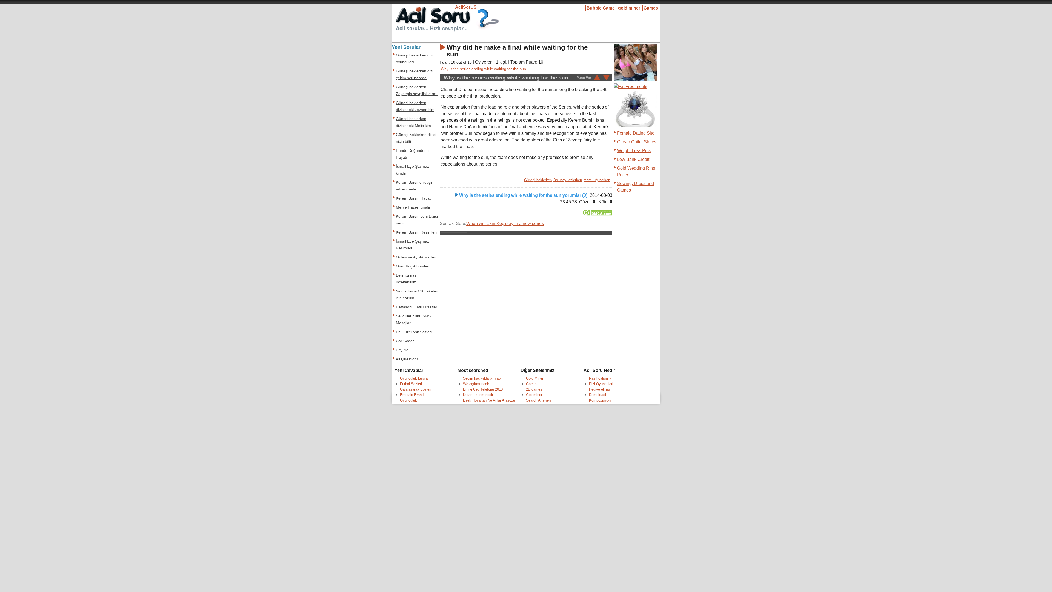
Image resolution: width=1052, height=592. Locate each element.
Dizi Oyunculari (601, 384)
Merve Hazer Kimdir (413, 207)
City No (402, 350)
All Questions (407, 359)
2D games (534, 389)
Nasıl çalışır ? (600, 378)
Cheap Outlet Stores (636, 142)
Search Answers (539, 400)
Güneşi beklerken (538, 180)
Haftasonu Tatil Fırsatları (417, 307)
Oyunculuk (408, 400)
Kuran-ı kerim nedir (478, 395)
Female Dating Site (635, 133)
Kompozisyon (600, 400)
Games (651, 8)
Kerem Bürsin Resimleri (416, 232)
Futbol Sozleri (411, 384)
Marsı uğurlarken (597, 180)
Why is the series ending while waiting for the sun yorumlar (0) (523, 195)
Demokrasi (597, 395)
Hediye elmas (600, 389)
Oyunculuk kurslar (414, 378)
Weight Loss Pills (634, 150)
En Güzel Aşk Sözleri (414, 332)
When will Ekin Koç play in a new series (505, 223)
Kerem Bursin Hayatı (414, 198)
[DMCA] (597, 214)
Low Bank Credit (633, 159)
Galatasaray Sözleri (415, 389)
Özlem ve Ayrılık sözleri (416, 257)
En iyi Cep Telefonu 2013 (483, 389)
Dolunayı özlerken (567, 180)
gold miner (629, 8)
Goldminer (534, 395)
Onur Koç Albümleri (412, 266)
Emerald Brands (412, 395)
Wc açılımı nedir (476, 384)
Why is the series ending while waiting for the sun (483, 69)
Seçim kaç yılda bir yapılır (484, 378)
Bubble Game (601, 8)
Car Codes (405, 341)
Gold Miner (534, 378)
